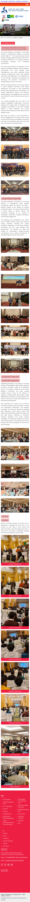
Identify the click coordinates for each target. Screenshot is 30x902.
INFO (2, 796)
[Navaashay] (19, 16)
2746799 (8, 895)
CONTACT (4, 849)
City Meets (5, 516)
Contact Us (6, 838)
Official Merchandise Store (23, 810)
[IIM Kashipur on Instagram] (9, 864)
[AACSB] (10, 16)
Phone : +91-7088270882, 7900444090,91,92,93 (14, 857)
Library (4, 836)
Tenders (5, 843)
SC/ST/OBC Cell (7, 814)
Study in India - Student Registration (8, 817)
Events (3, 32)
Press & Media (6, 799)
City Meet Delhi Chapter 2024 (10, 376)
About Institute (8, 37)
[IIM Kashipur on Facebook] (2, 864)
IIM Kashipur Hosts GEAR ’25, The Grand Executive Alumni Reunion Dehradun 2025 (14, 48)
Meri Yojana (6, 846)
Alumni (15, 37)
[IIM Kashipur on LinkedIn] (12, 864)
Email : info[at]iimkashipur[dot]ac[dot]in (12, 860)
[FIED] (5, 20)
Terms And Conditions (21, 817)
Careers (5, 833)
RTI (3, 831)
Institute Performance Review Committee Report (8, 822)
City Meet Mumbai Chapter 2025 (11, 198)
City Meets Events (8, 43)
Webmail (5, 809)
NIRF (19, 823)
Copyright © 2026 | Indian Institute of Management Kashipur (13, 898)
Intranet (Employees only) (8, 803)
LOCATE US (4, 870)
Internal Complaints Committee (23, 806)
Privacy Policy (21, 814)
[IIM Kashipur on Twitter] (5, 864)
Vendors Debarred (8, 841)
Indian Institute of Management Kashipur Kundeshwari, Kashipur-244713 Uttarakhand (12, 853)
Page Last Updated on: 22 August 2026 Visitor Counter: (13, 895)
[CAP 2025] (4, 16)
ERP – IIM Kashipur (7, 806)
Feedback (20, 820)
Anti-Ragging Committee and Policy (22, 800)
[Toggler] (27, 4)
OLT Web (5, 811)
